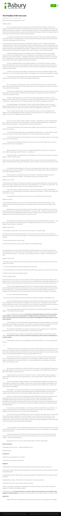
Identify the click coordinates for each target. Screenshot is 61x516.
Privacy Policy (23, 514)
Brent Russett (18, 18)
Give (53, 5)
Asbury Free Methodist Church (12, 514)
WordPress (55, 514)
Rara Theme (45, 514)
